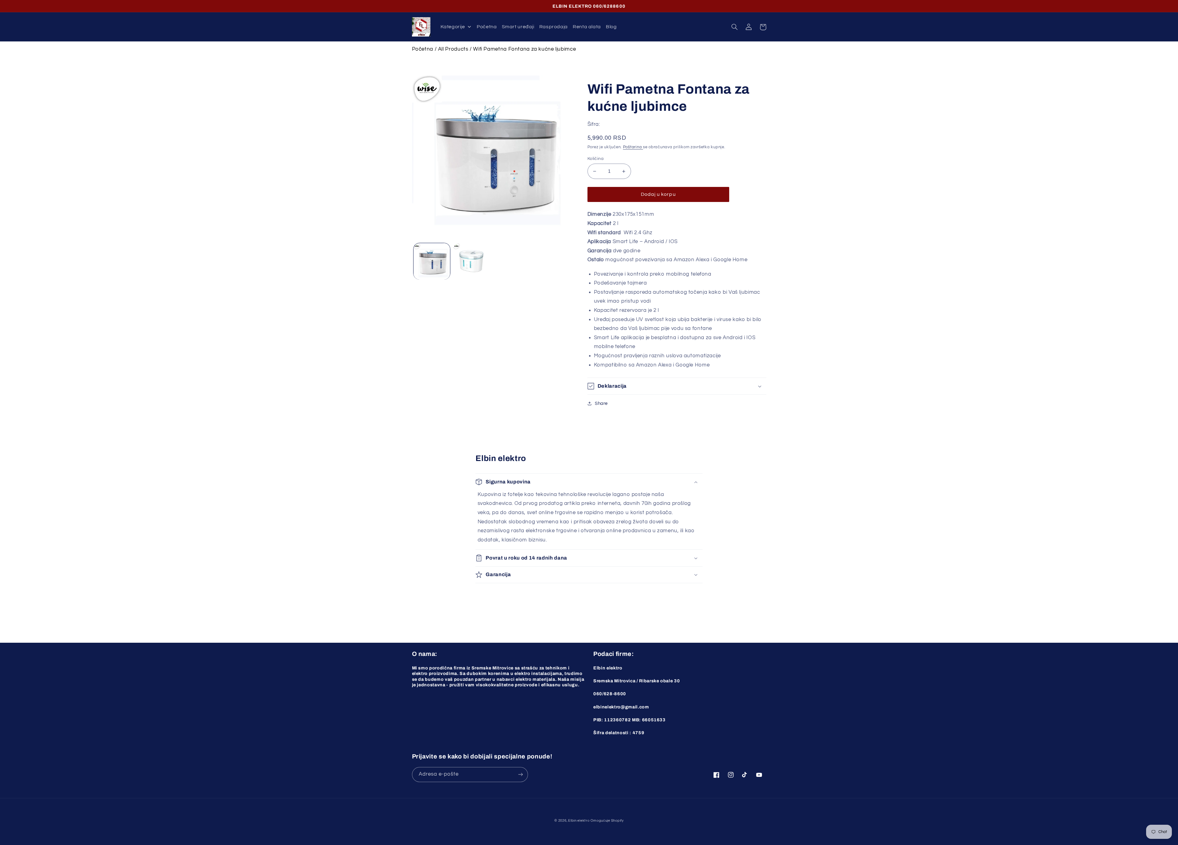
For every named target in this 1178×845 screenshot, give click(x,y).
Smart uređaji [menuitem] (518, 26)
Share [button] (601, 403)
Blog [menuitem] (611, 26)
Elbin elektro (579, 820)
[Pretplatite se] (520, 774)
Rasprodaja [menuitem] (553, 26)
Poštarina (633, 147)
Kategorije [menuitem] (453, 26)
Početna (422, 49)
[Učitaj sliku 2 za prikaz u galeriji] (471, 261)
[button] (735, 27)
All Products (453, 49)
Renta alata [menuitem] (587, 26)
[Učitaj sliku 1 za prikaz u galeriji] (432, 261)
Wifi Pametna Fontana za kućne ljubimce (524, 49)
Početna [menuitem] (487, 26)
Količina (595, 159)
